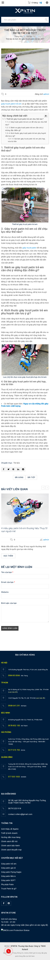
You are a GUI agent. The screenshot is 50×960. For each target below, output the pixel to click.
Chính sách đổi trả (9, 841)
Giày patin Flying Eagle (11, 872)
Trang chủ (18, 36)
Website (4, 592)
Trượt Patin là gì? (9, 888)
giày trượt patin (29, 248)
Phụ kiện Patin (7, 884)
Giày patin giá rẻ (8, 868)
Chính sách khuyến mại (11, 850)
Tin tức (29, 36)
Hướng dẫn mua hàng (10, 837)
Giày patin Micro (8, 876)
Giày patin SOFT (8, 880)
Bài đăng (19, 477)
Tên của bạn (7, 572)
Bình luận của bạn (9, 603)
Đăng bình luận (9, 628)
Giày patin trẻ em (8, 864)
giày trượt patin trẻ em (11, 104)
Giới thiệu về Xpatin (9, 829)
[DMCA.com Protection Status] (15, 930)
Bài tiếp (31, 477)
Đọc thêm (8, 556)
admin (46, 94)
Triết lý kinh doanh (9, 833)
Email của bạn (8, 582)
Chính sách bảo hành (10, 845)
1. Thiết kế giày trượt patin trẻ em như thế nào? (23, 119)
